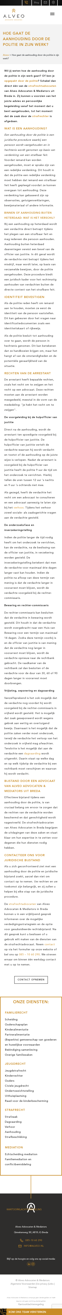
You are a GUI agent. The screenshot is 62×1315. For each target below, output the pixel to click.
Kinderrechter (14, 1076)
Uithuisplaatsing (15, 1096)
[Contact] (53, 3)
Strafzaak (11, 1117)
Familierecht (16, 1012)
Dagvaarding (13, 1122)
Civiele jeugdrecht (17, 1086)
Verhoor (10, 1127)
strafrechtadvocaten (42, 86)
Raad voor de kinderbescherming (26, 1101)
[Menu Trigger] (52, 14)
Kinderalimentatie (16, 1029)
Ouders (9, 1081)
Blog (36, 3)
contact (50, 944)
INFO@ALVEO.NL (33, 1246)
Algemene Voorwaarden (23, 1284)
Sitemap (32, 1287)
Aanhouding (13, 1132)
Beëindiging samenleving (21, 1050)
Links (51, 1284)
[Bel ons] (26, 3)
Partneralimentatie (17, 1034)
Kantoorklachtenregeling (24, 1209)
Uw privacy (41, 1284)
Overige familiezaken (19, 1055)
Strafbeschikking (16, 1137)
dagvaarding (32, 753)
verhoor (19, 507)
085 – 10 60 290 (29, 954)
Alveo (6, 55)
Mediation (14, 1147)
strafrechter (40, 116)
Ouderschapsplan (16, 1024)
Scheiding (11, 1019)
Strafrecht (15, 1110)
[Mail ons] (45, 3)
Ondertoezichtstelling (19, 1091)
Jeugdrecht (15, 1064)
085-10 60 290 (33, 1240)
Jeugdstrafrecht (15, 1071)
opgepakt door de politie (21, 81)
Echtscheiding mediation (21, 1154)
